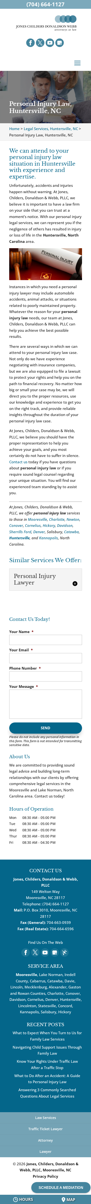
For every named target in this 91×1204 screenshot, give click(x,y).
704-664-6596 (62, 928)
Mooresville (37, 519)
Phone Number (25, 668)
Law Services (45, 1117)
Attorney (45, 1140)
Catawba (71, 531)
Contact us (18, 461)
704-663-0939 (59, 922)
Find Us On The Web (45, 942)
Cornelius (33, 525)
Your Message (23, 686)
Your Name (21, 631)
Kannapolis (48, 537)
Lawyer (45, 1151)
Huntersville (19, 537)
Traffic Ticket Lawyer (45, 1129)
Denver (39, 531)
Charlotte (57, 519)
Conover (16, 525)
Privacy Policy (45, 1176)
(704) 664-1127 (55, 903)
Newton (72, 519)
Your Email (21, 650)
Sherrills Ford (20, 531)
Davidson (65, 525)
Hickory (49, 525)
